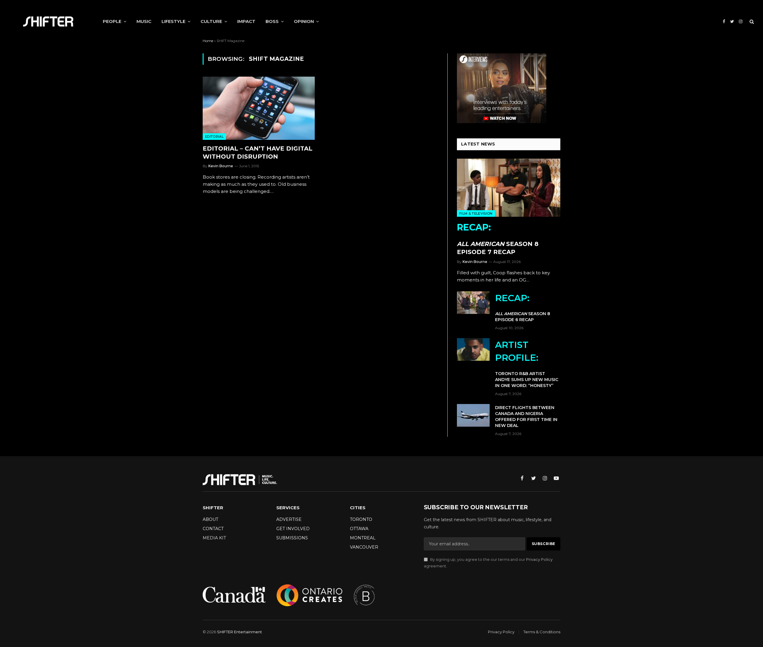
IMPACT (246, 21)
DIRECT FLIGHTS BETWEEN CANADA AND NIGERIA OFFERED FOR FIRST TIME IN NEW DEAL (526, 416)
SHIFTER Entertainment (239, 631)
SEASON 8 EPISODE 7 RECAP (498, 239)
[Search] (751, 21)
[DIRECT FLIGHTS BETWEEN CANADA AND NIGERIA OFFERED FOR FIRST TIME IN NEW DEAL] (473, 415)
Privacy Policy (539, 559)
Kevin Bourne (220, 166)
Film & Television (476, 213)
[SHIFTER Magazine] (48, 21)
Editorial (214, 136)
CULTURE (211, 21)
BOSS (272, 21)
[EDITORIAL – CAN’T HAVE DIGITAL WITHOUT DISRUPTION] (259, 108)
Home (208, 40)
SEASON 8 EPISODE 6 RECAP (522, 307)
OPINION (304, 21)
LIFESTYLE (173, 21)
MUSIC (144, 21)
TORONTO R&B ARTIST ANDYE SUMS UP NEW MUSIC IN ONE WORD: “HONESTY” (526, 363)
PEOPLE (112, 21)
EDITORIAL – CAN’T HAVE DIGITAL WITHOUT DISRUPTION (257, 152)
